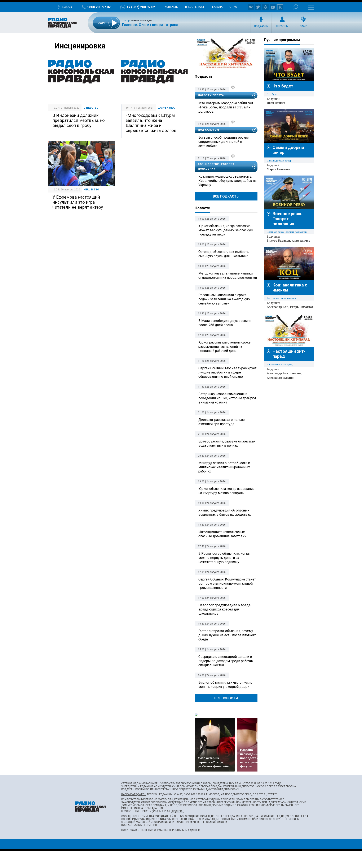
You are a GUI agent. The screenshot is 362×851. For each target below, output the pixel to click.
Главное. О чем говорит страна (150, 24)
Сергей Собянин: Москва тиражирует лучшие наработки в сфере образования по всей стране (227, 372)
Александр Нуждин (280, 378)
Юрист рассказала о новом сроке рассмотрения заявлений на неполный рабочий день (224, 346)
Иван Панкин (276, 103)
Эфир (303, 26)
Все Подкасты (226, 196)
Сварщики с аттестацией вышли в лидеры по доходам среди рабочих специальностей (225, 661)
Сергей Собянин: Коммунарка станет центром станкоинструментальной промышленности (227, 583)
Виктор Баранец (278, 240)
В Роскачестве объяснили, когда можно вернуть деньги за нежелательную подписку (224, 558)
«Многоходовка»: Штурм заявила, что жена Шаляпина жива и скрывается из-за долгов (151, 123)
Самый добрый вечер (279, 160)
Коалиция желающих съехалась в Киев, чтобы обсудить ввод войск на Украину (227, 180)
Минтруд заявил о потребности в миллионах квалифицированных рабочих (224, 467)
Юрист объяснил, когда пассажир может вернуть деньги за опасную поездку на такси (225, 230)
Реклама (216, 6)
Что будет (283, 85)
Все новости (226, 698)
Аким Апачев (301, 240)
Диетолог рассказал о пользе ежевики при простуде (221, 422)
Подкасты (261, 26)
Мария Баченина (278, 169)
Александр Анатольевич (284, 373)
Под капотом (208, 129)
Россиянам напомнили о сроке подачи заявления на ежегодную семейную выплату (224, 299)
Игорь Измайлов (302, 307)
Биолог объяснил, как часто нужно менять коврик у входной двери (225, 685)
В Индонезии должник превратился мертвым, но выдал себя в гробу (78, 120)
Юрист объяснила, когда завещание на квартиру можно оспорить (226, 491)
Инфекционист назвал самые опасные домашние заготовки (222, 534)
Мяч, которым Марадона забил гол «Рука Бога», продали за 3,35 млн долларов (225, 107)
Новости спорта (211, 95)
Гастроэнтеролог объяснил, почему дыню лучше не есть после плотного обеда (227, 635)
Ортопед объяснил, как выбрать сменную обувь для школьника (223, 254)
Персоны (282, 26)
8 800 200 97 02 (99, 7)
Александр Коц (277, 307)
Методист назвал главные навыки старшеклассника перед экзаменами (227, 275)
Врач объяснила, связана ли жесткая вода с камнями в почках (226, 443)
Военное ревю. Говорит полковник (216, 166)
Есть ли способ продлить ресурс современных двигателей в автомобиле (223, 141)
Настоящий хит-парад (226, 53)
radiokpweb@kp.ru (133, 794)
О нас (233, 6)
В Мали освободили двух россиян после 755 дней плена (224, 323)
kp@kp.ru (178, 811)
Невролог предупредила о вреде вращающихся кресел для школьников (224, 609)
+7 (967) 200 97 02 (140, 7)
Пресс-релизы (194, 6)
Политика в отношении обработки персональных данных (160, 830)
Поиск (295, 7)
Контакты (171, 6)
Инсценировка (80, 46)
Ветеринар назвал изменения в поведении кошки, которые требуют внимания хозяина (227, 398)
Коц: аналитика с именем (281, 298)
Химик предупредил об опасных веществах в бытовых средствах (224, 512)
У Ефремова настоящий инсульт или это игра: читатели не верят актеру (77, 202)
